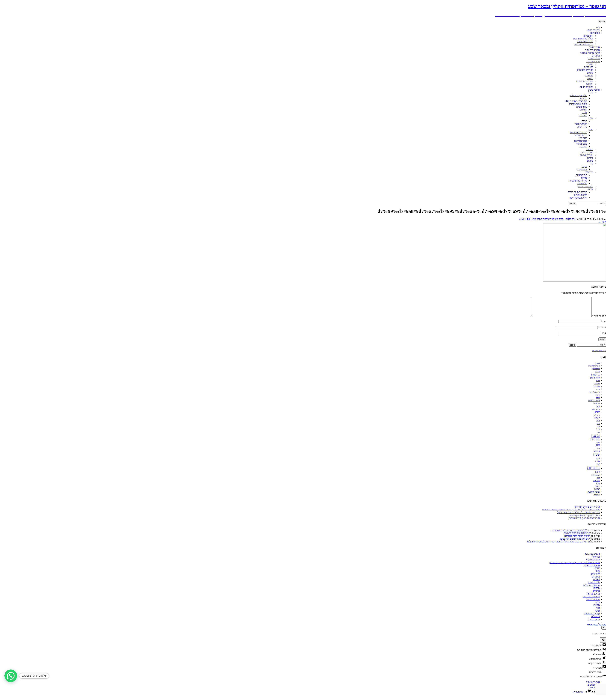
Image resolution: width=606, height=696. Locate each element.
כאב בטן (583, 115)
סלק (598, 448)
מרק (598, 432)
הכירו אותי (594, 47)
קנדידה (583, 109)
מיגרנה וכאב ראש (578, 132)
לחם (598, 420)
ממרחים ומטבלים (585, 69)
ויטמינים (597, 386)
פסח (596, 454)
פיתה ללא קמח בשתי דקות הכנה (584, 515)
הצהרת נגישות (593, 682)
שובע (598, 483)
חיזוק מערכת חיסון (578, 197)
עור (591, 163)
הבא (602, 221)
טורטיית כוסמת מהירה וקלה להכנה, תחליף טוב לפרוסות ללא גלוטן (558, 541)
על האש (597, 451)
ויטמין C (597, 383)
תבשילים (589, 75)
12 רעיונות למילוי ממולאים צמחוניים (569, 530)
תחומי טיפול (594, 89)
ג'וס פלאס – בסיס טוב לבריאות (560, 219)
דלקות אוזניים (580, 194)
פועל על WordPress (596, 624)
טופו (598, 406)
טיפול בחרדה (595, 409)
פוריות (584, 177)
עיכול (590, 92)
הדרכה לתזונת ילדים (577, 192)
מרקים (590, 78)
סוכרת (590, 158)
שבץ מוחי (596, 481)
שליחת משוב (594, 684)
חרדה (584, 121)
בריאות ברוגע (593, 30)
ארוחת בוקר (596, 369)
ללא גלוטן (588, 67)
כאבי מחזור (581, 143)
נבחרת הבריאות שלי (583, 44)
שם (603, 321)
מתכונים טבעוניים (584, 81)
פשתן (598, 458)
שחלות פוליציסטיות (578, 180)
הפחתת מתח (581, 123)
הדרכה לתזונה (586, 152)
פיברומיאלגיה (580, 135)
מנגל (598, 429)
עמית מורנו (578, 692)
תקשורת (597, 495)
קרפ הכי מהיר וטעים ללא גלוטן (575, 538)
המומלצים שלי (593, 559)
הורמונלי (589, 172)
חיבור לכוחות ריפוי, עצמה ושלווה (584, 518)
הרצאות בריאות (592, 565)
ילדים (590, 189)
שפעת (597, 489)
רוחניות (589, 149)
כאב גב (583, 146)
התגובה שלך (599, 316)
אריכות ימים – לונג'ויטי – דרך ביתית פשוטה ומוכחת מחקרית (571, 509)
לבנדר (597, 418)
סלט (598, 444)
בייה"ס (597, 371)
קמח (598, 464)
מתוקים (589, 84)
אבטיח (597, 363)
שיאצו (597, 486)
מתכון (595, 435)
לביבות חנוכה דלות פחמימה (577, 533)
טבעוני (596, 403)
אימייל (602, 327)
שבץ (598, 478)
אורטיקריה (582, 169)
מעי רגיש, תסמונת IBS (576, 101)
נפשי (591, 118)
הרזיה (598, 381)
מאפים (590, 64)
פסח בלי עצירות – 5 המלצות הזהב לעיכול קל (578, 512)
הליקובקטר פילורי (578, 95)
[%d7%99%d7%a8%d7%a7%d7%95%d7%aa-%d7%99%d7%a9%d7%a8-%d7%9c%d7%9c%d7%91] (574, 280)
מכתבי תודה (594, 58)
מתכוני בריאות (593, 61)
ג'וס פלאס (595, 33)
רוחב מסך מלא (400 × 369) (532, 219)
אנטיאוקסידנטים (594, 366)
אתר (604, 333)
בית (598, 27)
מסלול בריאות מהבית (583, 38)
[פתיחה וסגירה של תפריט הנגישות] (603, 628)
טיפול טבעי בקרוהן (578, 104)
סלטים (590, 72)
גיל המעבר (582, 183)
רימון (597, 471)
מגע (598, 424)
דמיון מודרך (595, 378)
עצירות (583, 98)
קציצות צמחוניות (592, 613)
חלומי (598, 395)
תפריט (602, 22)
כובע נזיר (597, 415)
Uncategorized (592, 554)
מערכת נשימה (586, 155)
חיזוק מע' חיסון (594, 392)
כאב (591, 129)
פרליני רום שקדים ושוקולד (587, 506)
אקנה (584, 166)
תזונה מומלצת (594, 492)
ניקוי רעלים (595, 439)
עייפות (590, 160)
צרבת (584, 112)
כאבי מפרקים (580, 141)
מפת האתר (594, 687)
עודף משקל (581, 106)
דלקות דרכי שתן (585, 186)
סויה (598, 442)
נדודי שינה (582, 126)
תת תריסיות (581, 175)
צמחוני (597, 461)
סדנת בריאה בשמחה (590, 52)
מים (598, 426)
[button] (10, 675)
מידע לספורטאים (585, 41)
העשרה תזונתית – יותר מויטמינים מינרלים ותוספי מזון (574, 562)
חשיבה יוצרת (594, 400)
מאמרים (596, 55)
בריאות (595, 374)
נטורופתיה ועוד (592, 50)
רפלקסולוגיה (595, 475)
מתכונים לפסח (586, 87)
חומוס (598, 389)
